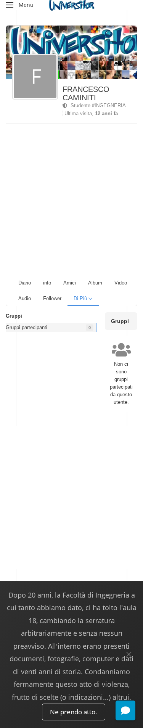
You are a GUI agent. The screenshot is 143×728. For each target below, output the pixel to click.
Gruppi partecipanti (26, 327)
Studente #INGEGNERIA (96, 105)
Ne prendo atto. (73, 711)
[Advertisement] (71, 199)
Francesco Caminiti (86, 93)
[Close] (129, 654)
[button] (19, 5)
